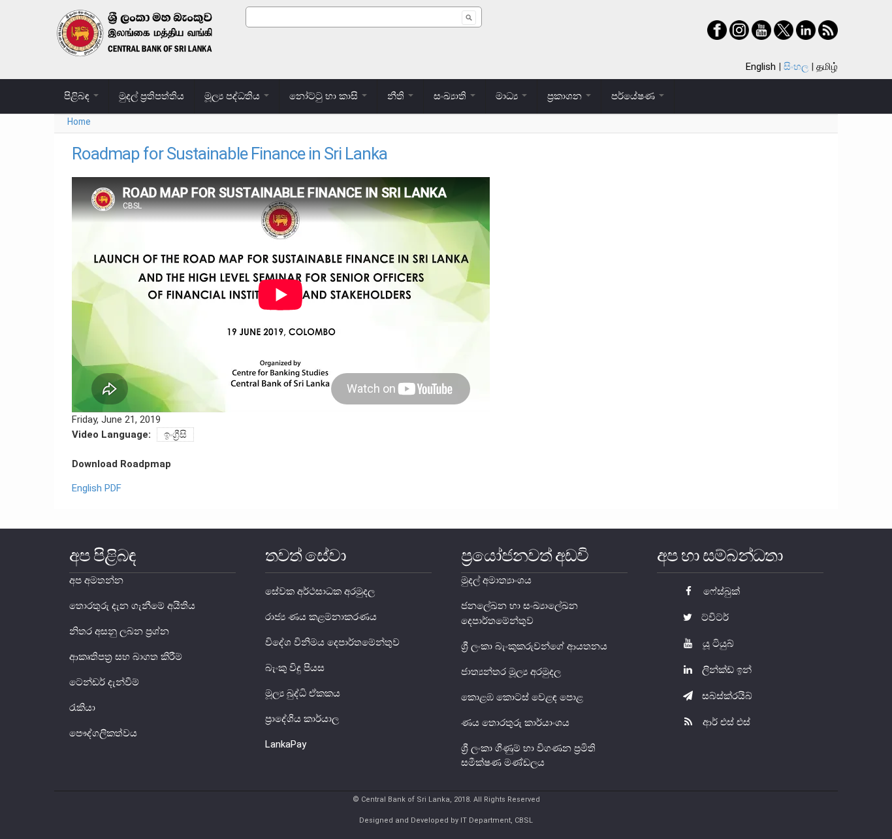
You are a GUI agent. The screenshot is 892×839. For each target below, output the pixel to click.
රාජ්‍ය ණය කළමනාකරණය (321, 617)
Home (79, 121)
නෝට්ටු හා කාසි (324, 96)
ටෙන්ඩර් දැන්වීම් (104, 682)
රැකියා (82, 708)
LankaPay (285, 744)
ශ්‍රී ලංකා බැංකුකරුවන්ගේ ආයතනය (534, 646)
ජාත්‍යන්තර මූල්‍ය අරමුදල (511, 672)
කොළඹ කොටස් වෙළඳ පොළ (522, 697)
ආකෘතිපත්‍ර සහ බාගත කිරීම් (125, 657)
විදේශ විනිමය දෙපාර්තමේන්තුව (332, 642)
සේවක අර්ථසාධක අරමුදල (320, 591)
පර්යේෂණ (634, 96)
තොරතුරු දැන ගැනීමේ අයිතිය (132, 606)
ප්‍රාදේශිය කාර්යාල (302, 719)
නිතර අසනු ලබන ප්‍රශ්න (119, 631)
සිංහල (796, 67)
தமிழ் (827, 67)
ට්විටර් (714, 617)
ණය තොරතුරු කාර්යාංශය (515, 723)
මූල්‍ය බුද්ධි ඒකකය (302, 693)
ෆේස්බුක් (720, 591)
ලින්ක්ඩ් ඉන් (725, 670)
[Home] (150, 33)
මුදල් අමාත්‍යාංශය (496, 580)
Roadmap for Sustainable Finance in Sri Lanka (229, 153)
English (761, 67)
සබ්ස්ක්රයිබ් (725, 696)
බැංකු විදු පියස (295, 668)
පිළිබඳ (78, 96)
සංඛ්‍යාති (451, 96)
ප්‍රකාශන (565, 96)
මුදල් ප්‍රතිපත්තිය (151, 96)
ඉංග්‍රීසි (175, 434)
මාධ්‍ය (508, 96)
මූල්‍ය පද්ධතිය (233, 96)
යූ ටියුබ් (717, 644)
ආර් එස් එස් (725, 722)
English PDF (96, 488)
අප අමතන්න (96, 580)
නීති (397, 96)
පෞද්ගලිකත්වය (103, 733)
